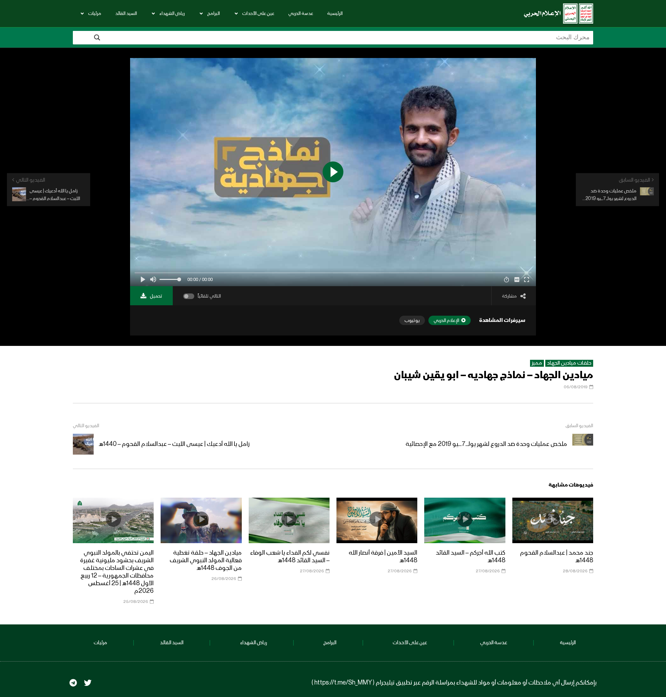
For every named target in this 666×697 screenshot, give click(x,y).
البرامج (213, 13)
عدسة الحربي (300, 13)
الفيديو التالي (86, 425)
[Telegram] (73, 683)
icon (552, 519)
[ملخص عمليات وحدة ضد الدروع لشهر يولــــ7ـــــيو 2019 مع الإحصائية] (582, 444)
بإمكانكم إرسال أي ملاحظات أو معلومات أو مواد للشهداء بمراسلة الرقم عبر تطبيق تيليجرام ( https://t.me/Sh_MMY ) (454, 683)
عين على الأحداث (258, 13)
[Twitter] (88, 683)
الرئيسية (335, 13)
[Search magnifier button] (97, 37)
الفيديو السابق (579, 425)
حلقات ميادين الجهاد (569, 363)
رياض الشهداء (172, 13)
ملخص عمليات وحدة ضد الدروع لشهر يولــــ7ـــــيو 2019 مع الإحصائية (486, 444)
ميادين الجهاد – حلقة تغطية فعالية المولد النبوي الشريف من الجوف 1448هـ (206, 560)
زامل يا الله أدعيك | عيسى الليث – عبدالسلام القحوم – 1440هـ (174, 444)
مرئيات (94, 13)
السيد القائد (126, 13)
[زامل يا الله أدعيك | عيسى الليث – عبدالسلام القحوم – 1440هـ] (83, 444)
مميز (537, 363)
